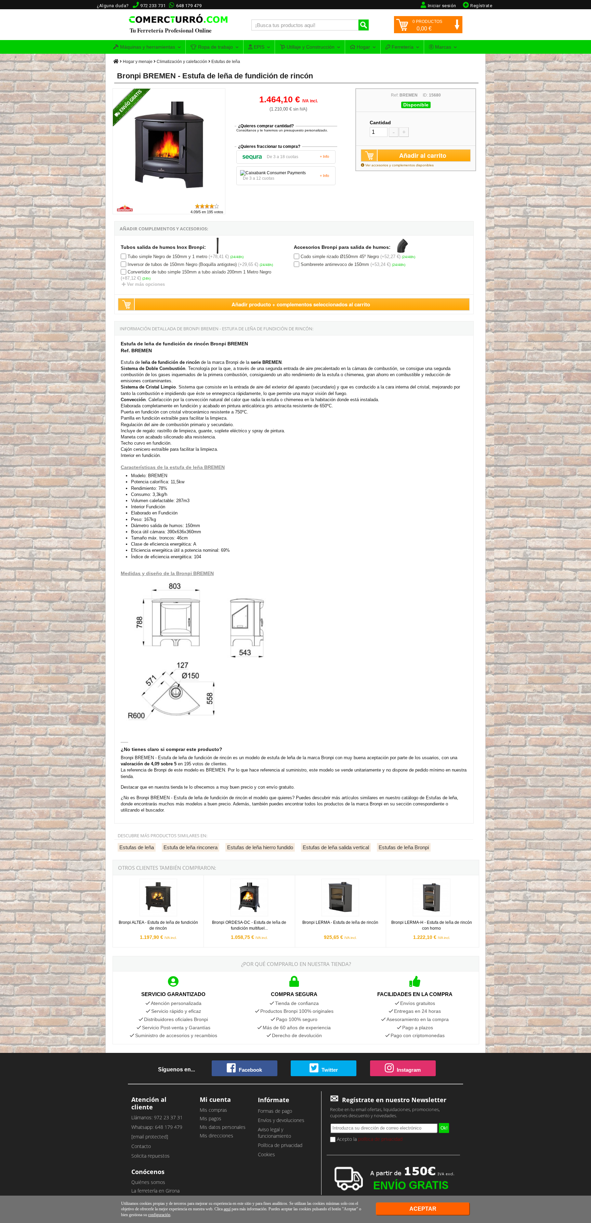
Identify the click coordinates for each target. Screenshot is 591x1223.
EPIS (258, 47)
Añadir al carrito (422, 155)
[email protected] (149, 1136)
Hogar (362, 47)
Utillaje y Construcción (309, 47)
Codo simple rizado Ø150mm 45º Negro (340, 256)
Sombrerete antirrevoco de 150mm (335, 264)
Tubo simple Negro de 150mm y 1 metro (167, 256)
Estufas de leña (225, 61)
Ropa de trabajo (215, 47)
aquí (227, 1209)
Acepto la (369, 1139)
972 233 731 (153, 5)
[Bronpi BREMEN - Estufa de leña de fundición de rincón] (169, 200)
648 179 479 (189, 5)
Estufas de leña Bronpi (404, 847)
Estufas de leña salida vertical (336, 847)
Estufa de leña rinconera (190, 847)
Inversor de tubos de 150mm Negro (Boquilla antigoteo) (182, 264)
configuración (159, 1214)
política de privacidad (380, 1139)
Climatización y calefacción (182, 61)
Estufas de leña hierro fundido (260, 847)
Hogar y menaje (138, 61)
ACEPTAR (422, 1209)
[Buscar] (363, 25)
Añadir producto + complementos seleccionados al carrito (301, 304)
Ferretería (401, 47)
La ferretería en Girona (155, 1190)
